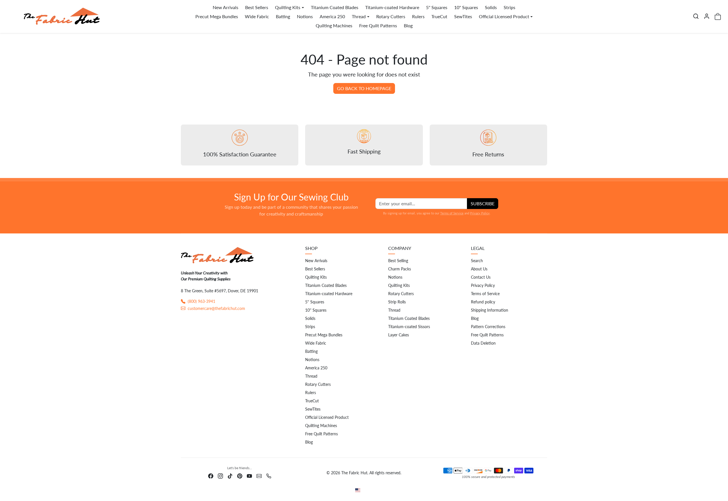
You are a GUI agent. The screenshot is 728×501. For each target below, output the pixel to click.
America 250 (332, 16)
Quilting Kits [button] (287, 7)
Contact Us (481, 277)
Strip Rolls (397, 301)
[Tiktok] (230, 475)
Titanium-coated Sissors (409, 326)
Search (477, 260)
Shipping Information (489, 310)
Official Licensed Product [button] (504, 16)
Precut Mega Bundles (216, 16)
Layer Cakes (398, 334)
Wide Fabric (257, 16)
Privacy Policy (480, 213)
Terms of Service (452, 213)
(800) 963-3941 (201, 301)
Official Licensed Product (327, 417)
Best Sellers (256, 7)
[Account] (706, 16)
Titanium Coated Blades (334, 7)
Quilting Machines (334, 25)
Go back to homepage (364, 88)
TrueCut (439, 16)
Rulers (418, 16)
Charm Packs (399, 268)
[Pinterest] (240, 475)
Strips (509, 7)
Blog (408, 25)
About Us (479, 268)
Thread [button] (359, 16)
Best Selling (398, 260)
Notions (305, 16)
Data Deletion (483, 343)
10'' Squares (466, 7)
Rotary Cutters (390, 16)
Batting (283, 16)
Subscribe (483, 203)
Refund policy (483, 301)
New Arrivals (225, 7)
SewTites (463, 16)
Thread (311, 376)
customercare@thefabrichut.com (216, 308)
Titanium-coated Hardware (392, 7)
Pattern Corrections (488, 326)
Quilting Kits (316, 277)
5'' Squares (436, 7)
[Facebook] (211, 475)
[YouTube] (249, 475)
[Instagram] (220, 475)
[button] (695, 16)
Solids (491, 7)
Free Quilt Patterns (378, 25)
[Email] (259, 475)
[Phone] (269, 475)
